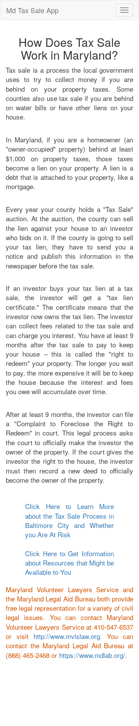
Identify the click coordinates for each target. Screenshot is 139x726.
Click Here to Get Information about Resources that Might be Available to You (69, 562)
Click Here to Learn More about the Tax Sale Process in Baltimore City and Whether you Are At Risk (69, 520)
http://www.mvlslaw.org (67, 636)
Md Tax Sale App (32, 10)
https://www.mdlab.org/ (92, 655)
